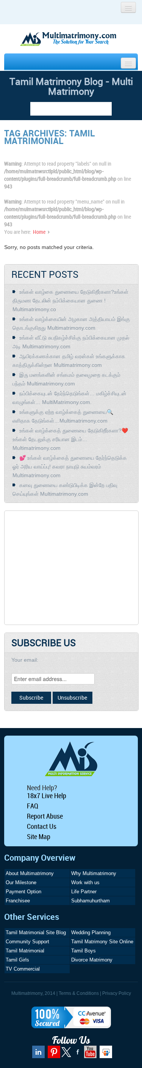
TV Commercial (23, 969)
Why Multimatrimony (93, 873)
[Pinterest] (53, 1054)
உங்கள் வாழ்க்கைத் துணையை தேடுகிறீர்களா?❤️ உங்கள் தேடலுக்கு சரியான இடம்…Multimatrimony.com (70, 439)
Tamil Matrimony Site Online (102, 941)
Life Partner (84, 891)
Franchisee (18, 901)
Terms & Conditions (79, 993)
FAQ (32, 806)
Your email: (24, 660)
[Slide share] (105, 1054)
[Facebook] (76, 1054)
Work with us (85, 882)
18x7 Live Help (46, 795)
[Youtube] (89, 1054)
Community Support (27, 941)
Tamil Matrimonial (25, 951)
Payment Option (23, 891)
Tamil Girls (17, 960)
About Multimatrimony (30, 873)
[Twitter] (66, 1055)
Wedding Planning (91, 932)
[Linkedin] (37, 1054)
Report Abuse (45, 816)
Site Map (38, 836)
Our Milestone (21, 882)
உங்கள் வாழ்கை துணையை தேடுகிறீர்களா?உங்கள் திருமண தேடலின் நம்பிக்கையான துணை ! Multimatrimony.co (70, 300)
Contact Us (41, 826)
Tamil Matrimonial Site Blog (36, 932)
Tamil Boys (83, 951)
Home (39, 231)
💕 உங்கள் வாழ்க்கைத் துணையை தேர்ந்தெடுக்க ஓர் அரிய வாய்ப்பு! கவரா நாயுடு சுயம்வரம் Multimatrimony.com (69, 466)
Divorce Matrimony (91, 960)
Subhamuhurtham (90, 901)
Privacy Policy (116, 993)
